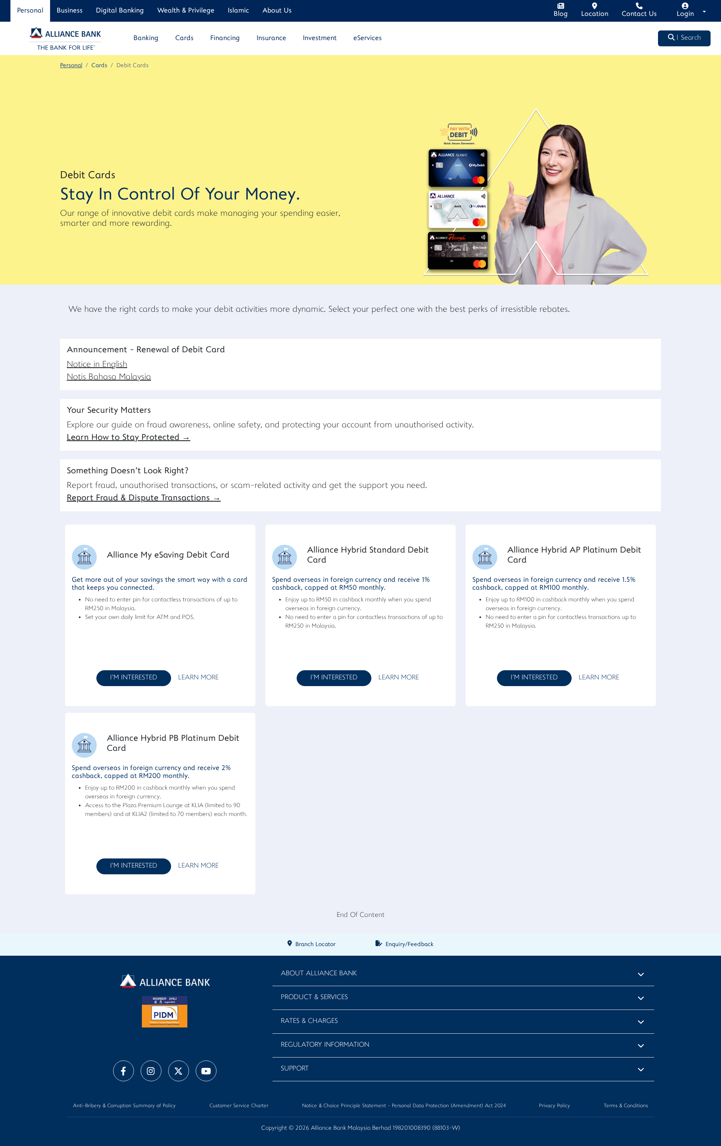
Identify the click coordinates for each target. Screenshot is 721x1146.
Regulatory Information (325, 1045)
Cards (184, 38)
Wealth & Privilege (185, 11)
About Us (277, 11)
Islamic (238, 11)
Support (295, 1069)
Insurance (271, 38)
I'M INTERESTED (133, 678)
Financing (225, 38)
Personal (30, 11)
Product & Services (314, 998)
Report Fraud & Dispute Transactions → (144, 498)
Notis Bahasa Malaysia (109, 377)
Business (70, 11)
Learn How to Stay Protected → (128, 438)
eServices (367, 38)
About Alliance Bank (319, 974)
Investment (320, 38)
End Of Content (361, 915)
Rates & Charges (309, 1021)
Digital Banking (120, 11)
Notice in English (97, 365)
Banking (146, 38)
